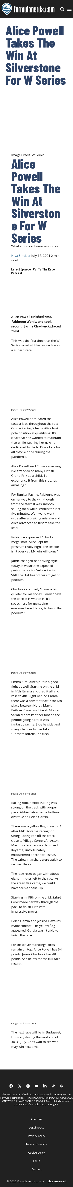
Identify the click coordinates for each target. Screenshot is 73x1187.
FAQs (36, 1161)
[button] (62, 9)
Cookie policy (36, 1152)
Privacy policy (36, 1136)
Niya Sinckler (21, 255)
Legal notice (36, 1127)
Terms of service (36, 1144)
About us (36, 1119)
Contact (37, 1169)
